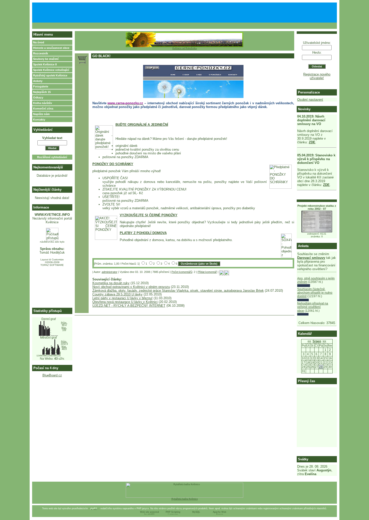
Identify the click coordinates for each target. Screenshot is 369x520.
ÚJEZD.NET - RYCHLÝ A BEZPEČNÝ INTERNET (128, 305)
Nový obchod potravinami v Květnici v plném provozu (131, 287)
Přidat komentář (207, 271)
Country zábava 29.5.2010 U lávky (117, 294)
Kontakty (39, 119)
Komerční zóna (43, 108)
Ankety (37, 80)
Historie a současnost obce (51, 47)
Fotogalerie (40, 86)
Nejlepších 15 (42, 91)
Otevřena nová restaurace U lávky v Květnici (125, 302)
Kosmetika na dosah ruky (111, 283)
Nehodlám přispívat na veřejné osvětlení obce (312, 307)
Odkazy (38, 97)
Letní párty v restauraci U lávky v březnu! (122, 298)
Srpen (317, 341)
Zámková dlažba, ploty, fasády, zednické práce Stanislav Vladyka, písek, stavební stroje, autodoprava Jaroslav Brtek (178, 290)
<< (309, 341)
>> (324, 341)
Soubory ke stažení (45, 58)
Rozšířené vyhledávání (52, 157)
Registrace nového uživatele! (316, 76)
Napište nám (41, 114)
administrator (109, 271)
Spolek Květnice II (45, 64)
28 (321, 367)
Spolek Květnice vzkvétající (51, 69)
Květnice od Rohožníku (184, 48)
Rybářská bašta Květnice (184, 499)
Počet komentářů (181, 271)
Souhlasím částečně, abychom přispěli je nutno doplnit (314, 292)
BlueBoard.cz (52, 375)
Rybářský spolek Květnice (50, 75)
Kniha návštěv (42, 103)
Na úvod (38, 42)
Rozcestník (40, 53)
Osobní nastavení (310, 99)
